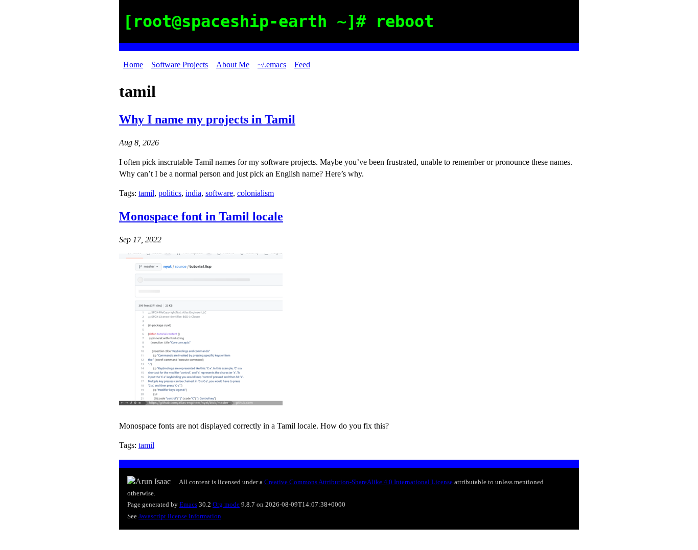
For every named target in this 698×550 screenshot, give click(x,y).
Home (133, 64)
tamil (146, 193)
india (193, 193)
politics (169, 193)
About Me (232, 64)
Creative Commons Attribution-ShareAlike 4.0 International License (358, 482)
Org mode (226, 504)
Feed (302, 64)
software (219, 193)
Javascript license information (179, 516)
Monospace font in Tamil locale (201, 216)
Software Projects (179, 64)
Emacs (188, 504)
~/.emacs (272, 64)
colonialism (255, 193)
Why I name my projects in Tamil (207, 119)
